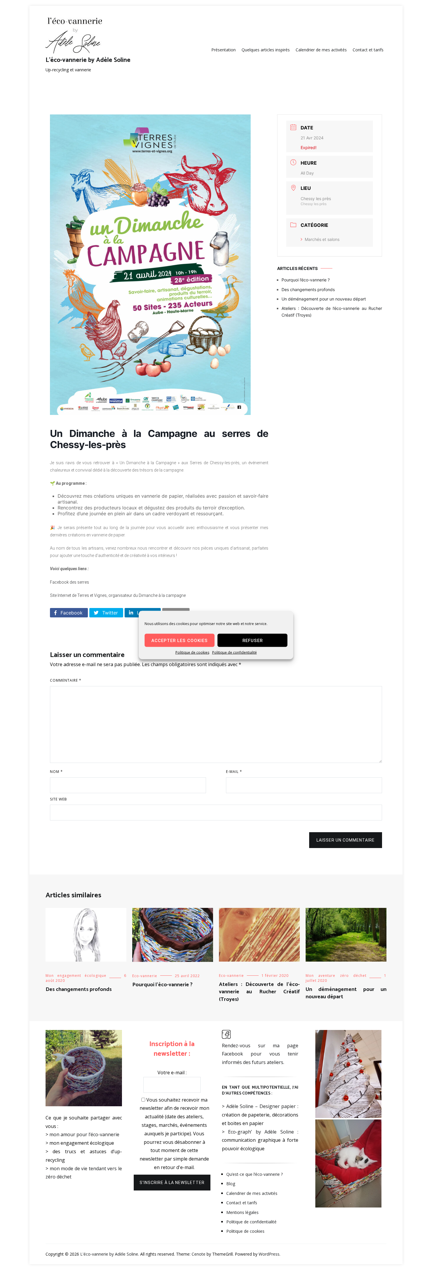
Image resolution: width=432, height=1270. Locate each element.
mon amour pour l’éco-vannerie (84, 1134)
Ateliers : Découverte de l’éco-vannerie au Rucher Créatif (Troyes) (332, 311)
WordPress (269, 1254)
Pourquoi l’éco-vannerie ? (306, 279)
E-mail (234, 771)
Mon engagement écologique (76, 975)
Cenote (198, 1254)
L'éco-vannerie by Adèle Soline (88, 60)
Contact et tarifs (368, 50)
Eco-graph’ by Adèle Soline (261, 1132)
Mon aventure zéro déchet (336, 975)
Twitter (109, 613)
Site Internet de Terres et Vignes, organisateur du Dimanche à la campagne (118, 595)
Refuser (252, 640)
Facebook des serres (69, 582)
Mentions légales (242, 1212)
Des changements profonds (308, 289)
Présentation (223, 50)
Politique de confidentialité (234, 652)
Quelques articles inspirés (266, 50)
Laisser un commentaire (346, 840)
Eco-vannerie (144, 975)
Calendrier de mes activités (321, 50)
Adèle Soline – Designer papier (261, 1106)
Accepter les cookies (179, 640)
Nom (56, 771)
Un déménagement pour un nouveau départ (324, 298)
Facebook (71, 613)
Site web (58, 799)
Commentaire (65, 680)
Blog (230, 1183)
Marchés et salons (322, 239)
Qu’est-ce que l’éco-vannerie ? (254, 1174)
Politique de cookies (192, 652)
